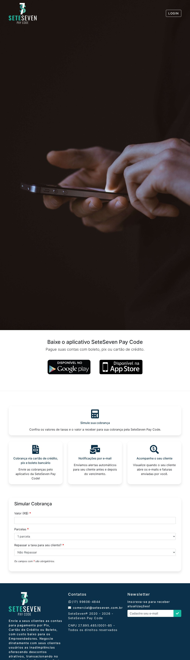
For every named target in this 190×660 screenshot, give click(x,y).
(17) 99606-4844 (86, 602)
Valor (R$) (22, 513)
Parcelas (21, 529)
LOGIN (173, 13)
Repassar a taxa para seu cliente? (39, 545)
